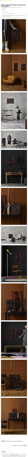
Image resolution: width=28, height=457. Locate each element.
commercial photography (20, 456)
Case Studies (10, 7)
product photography (20, 455)
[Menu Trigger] (1, 0)
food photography (10, 455)
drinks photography (15, 455)
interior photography (8, 456)
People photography (16, 7)
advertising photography (5, 455)
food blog (24, 456)
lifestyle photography (13, 456)
